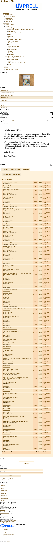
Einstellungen (9, 18)
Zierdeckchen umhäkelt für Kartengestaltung (14, 308)
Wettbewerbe (4, 100)
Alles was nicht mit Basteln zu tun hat (15, 56)
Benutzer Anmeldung (11, 16)
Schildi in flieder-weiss (8, 235)
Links (2, 488)
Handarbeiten (11, 37)
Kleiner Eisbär (6, 201)
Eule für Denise (7, 324)
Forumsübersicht (7, 174)
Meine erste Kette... (8, 193)
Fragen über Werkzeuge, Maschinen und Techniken (21, 29)
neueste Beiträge (10, 24)
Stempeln (10, 36)
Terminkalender (5, 102)
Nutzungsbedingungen (8, 534)
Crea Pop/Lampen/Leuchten (15, 39)
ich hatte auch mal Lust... (9, 246)
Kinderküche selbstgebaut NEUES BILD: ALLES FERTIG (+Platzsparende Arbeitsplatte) (17, 274)
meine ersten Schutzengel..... (10, 242)
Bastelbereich (9, 26)
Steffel (40, 182)
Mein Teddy (6, 386)
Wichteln (10, 47)
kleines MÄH (6, 408)
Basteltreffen (11, 54)
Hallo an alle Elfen (7, 185)
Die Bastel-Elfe (7, 1)
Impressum (4, 107)
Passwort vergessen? (7, 478)
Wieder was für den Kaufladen (10, 182)
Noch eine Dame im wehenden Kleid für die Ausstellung (17, 358)
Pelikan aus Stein (7, 312)
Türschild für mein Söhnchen (10, 289)
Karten (10, 34)
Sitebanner (4, 490)
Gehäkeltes (6, 278)
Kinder (10, 61)
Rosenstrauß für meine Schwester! (11, 316)
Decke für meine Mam (8, 258)
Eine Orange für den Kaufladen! (11, 189)
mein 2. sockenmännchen (9, 223)
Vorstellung (11, 28)
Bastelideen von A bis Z (7, 95)
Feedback (3, 493)
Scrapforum (11, 42)
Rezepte (3, 485)
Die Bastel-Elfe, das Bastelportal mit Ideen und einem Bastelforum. (8, 521)
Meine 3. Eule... (7, 212)
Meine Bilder (9, 21)
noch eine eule (7, 335)
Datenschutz (6, 535)
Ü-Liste (10, 51)
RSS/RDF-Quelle (4, 513)
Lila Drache (6, 320)
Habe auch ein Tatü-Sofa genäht (11, 444)
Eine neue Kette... (7, 204)
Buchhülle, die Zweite (8, 265)
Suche (3, 500)
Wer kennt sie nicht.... (8, 197)
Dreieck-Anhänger (7, 327)
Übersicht (5, 169)
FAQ (2, 105)
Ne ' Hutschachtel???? (8, 343)
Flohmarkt (10, 52)
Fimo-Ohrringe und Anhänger (10, 369)
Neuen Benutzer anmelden (8, 479)
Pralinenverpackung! (8, 282)
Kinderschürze (6, 365)
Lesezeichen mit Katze (8, 401)
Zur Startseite (6, 13)
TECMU (8, 541)
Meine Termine (9, 19)
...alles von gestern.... (8, 350)
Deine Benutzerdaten (8, 14)
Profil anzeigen (16, 174)
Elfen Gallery (4, 498)
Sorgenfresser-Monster (9, 239)
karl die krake (6, 301)
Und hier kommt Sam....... (9, 382)
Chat (9, 64)
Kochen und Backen (13, 59)
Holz (9, 44)
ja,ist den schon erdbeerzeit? (10, 393)
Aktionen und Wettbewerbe (15, 33)
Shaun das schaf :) (7, 354)
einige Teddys (6, 254)
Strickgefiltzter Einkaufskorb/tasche (11, 331)
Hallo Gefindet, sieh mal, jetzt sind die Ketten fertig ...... (16, 421)
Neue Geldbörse (7, 346)
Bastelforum (6, 23)
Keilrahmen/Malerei (13, 41)
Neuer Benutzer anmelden (12, 69)
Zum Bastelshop (7, 66)
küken (4, 448)
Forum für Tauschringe (13, 46)
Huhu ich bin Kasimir (8, 432)
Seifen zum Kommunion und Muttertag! (12, 286)
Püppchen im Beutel (8, 216)
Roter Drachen (7, 425)
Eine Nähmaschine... (8, 208)
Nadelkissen (6, 440)
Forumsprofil (26, 169)
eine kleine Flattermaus (9, 429)
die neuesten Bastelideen (7, 92)
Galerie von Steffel (15, 169)
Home (1, 123)
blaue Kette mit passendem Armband (12, 373)
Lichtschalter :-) (7, 405)
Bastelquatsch (11, 31)
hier (13, 120)
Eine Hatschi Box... (8, 293)
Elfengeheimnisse (12, 49)
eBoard (6, 123)
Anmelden (5, 67)
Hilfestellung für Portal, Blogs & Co (16, 62)
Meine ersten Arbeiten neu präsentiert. (12, 362)
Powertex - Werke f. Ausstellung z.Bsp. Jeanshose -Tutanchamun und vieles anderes (16, 378)
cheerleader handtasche (9, 261)
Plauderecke (11, 57)
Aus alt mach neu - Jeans (9, 339)
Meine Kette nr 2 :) (7, 412)
